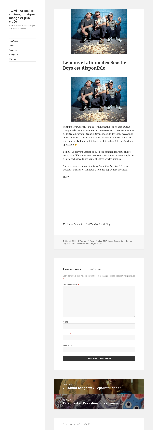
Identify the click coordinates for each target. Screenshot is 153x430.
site (97, 151)
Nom (66, 322)
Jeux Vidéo (13, 41)
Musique (12, 59)
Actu (92, 241)
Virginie (83, 241)
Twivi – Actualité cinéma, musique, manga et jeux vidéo (22, 16)
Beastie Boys (104, 224)
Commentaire (71, 285)
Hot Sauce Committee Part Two (79, 224)
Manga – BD (14, 54)
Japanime (13, 50)
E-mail (67, 333)
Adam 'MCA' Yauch (105, 241)
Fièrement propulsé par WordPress (78, 424)
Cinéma (12, 45)
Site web (67, 345)
